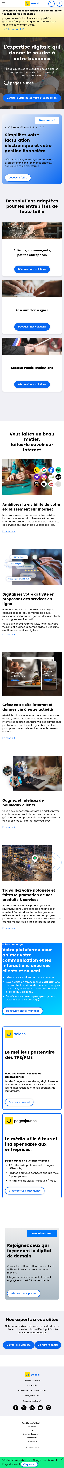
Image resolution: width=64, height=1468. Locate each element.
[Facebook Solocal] (15, 1407)
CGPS (32, 1430)
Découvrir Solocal (32, 1380)
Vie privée (32, 1426)
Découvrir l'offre (16, 178)
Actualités (32, 1385)
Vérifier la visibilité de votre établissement (30, 98)
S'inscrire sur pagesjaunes (23, 1191)
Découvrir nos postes (21, 1293)
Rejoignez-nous (32, 1395)
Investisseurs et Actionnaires (32, 1390)
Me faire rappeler (48, 1345)
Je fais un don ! (11, 29)
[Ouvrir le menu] (3, 3)
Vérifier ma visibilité (19, 1345)
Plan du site (32, 1441)
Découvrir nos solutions (32, 269)
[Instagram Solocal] (48, 1407)
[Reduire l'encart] (61, 1459)
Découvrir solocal (19, 1102)
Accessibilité (32, 1438)
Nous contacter (30, 1401)
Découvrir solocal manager (22, 1011)
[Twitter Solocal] (23, 1407)
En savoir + (8, 531)
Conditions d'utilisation (32, 1423)
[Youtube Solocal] (40, 1407)
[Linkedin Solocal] (32, 1407)
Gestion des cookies (32, 1434)
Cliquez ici (30, 1464)
